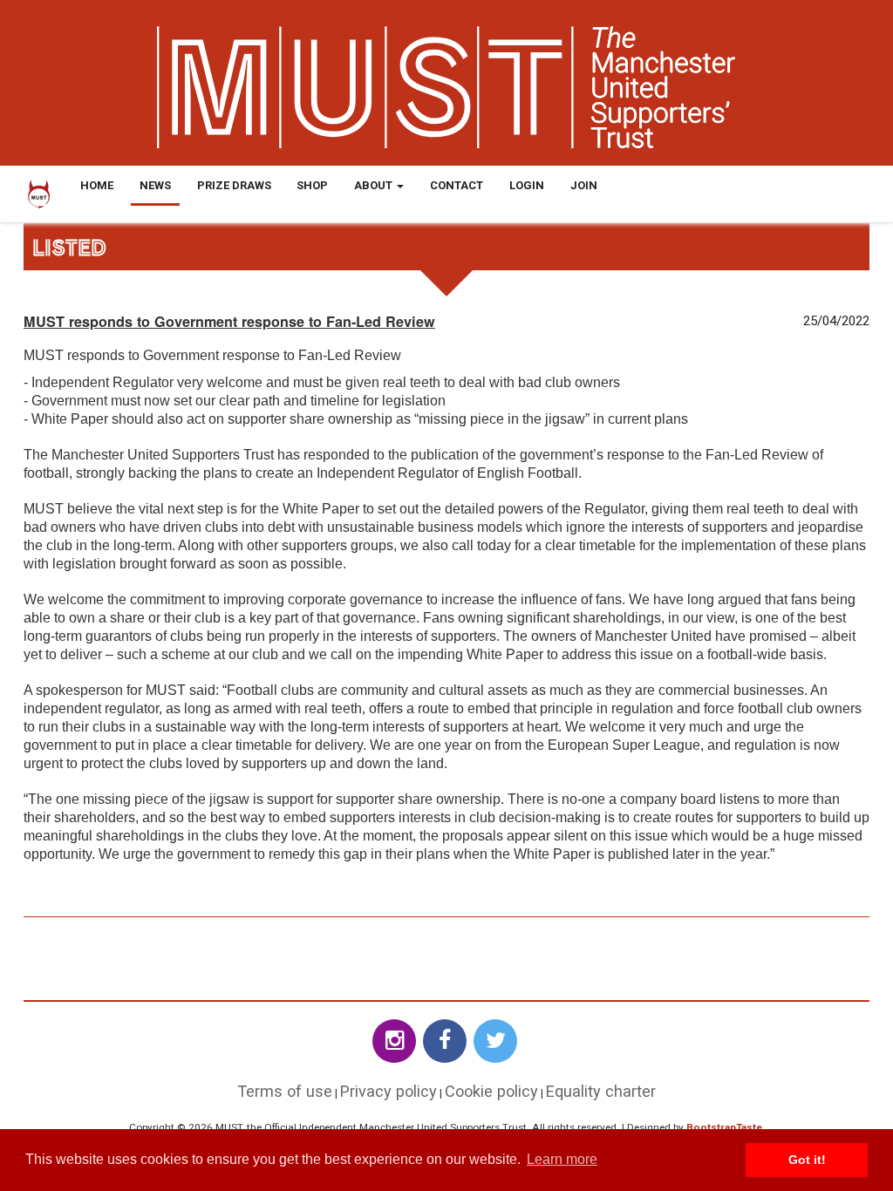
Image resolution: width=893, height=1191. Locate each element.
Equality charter (601, 1091)
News (155, 185)
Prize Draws (234, 185)
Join (583, 185)
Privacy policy (388, 1091)
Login (526, 185)
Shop (312, 185)
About (374, 185)
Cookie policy (491, 1091)
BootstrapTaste (724, 1127)
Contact (456, 185)
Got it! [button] (807, 1160)
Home (96, 185)
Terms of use (284, 1091)
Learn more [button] (562, 1159)
